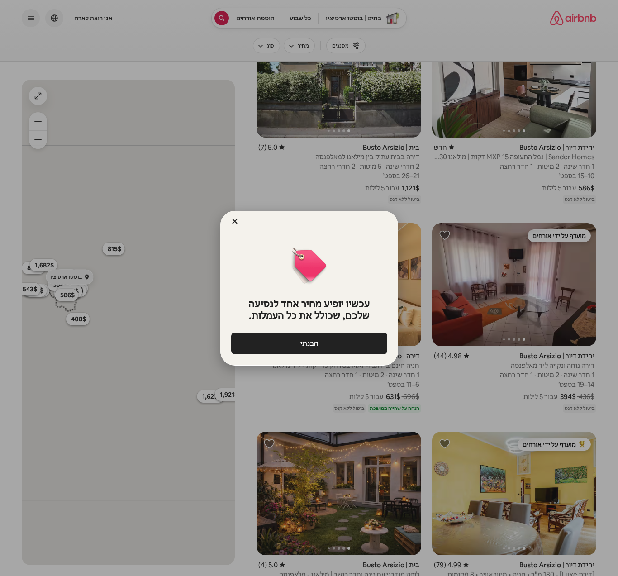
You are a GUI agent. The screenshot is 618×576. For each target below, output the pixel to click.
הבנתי (309, 343)
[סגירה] (234, 221)
